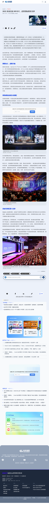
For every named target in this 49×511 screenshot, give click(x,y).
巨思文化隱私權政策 (34, 262)
